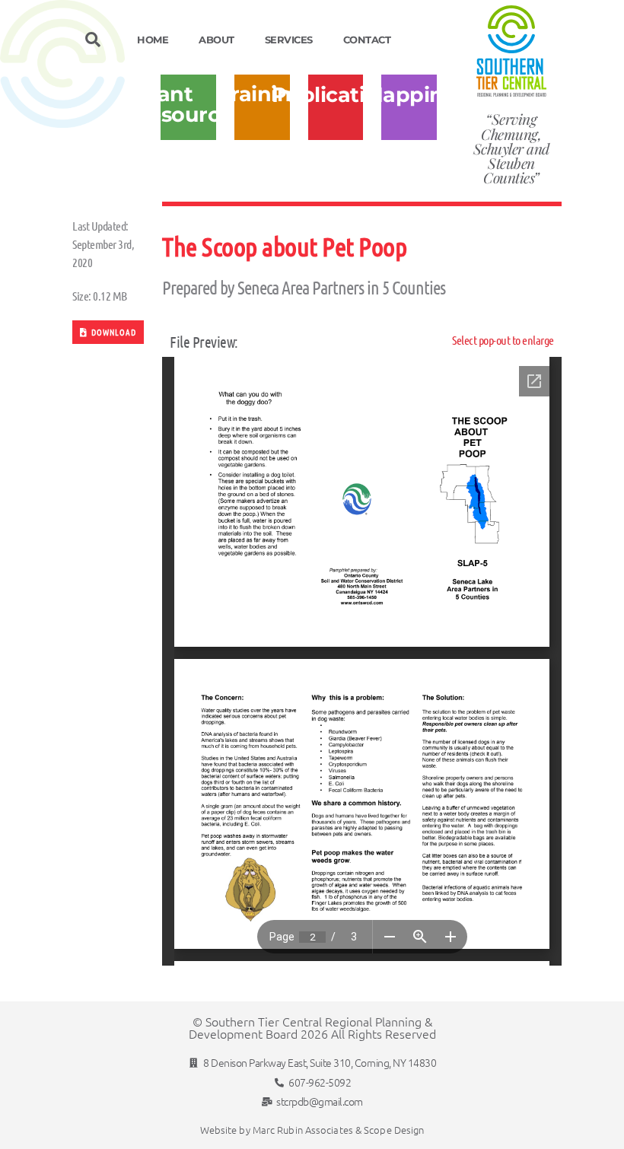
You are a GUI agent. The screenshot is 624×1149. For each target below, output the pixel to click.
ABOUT (216, 40)
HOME (152, 40)
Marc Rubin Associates (303, 1129)
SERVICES (289, 40)
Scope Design (394, 1129)
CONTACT (367, 40)
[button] (92, 39)
